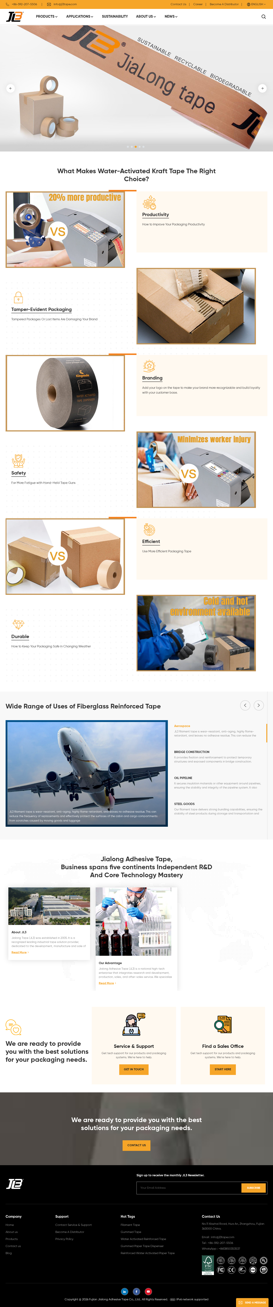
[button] (128, 147)
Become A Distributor (224, 4)
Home (10, 1225)
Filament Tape (130, 1225)
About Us (144, 16)
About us (12, 1232)
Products (45, 16)
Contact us (13, 1246)
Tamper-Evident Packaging (41, 309)
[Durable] (196, 633)
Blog (9, 1253)
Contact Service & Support (73, 1225)
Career (198, 4)
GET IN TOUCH (134, 1069)
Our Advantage (110, 963)
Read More (19, 952)
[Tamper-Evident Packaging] (196, 306)
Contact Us (178, 4)
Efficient (151, 541)
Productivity (155, 214)
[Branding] (65, 393)
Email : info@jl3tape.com (218, 1237)
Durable (20, 636)
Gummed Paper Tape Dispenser (142, 1246)
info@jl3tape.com (65, 4)
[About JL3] (49, 906)
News (170, 16)
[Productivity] (65, 229)
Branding (152, 378)
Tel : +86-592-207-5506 (217, 1243)
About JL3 (19, 932)
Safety (18, 473)
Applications (78, 16)
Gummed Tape (131, 1232)
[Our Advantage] (136, 921)
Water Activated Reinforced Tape (143, 1239)
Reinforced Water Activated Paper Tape (148, 1253)
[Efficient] (65, 556)
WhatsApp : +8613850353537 (221, 1248)
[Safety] (196, 469)
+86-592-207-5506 (24, 4)
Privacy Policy (64, 1239)
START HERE (223, 1069)
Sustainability (115, 16)
